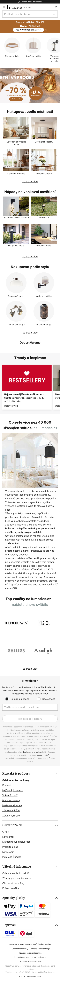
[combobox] (30, 14)
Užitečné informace (16, 866)
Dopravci (9, 925)
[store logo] (21, 7)
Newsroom (8, 852)
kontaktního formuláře (32, 752)
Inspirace (7, 857)
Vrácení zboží (9, 795)
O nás (5, 831)
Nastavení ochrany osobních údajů (23, 944)
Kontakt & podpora (16, 773)
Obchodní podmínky (13, 883)
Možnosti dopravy (12, 805)
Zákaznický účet (11, 810)
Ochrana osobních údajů (15, 873)
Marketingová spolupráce (16, 841)
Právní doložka (10, 888)
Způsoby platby (13, 898)
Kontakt (6, 785)
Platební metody (11, 800)
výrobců (46, 758)
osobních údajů (43, 755)
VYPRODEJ (28, 30)
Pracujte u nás (10, 846)
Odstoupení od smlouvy (15, 780)
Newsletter (8, 836)
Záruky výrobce (11, 815)
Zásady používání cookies (16, 878)
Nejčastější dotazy (12, 790)
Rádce (17, 857)
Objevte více (11, 405)
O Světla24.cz (12, 825)
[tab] (30, 794)
